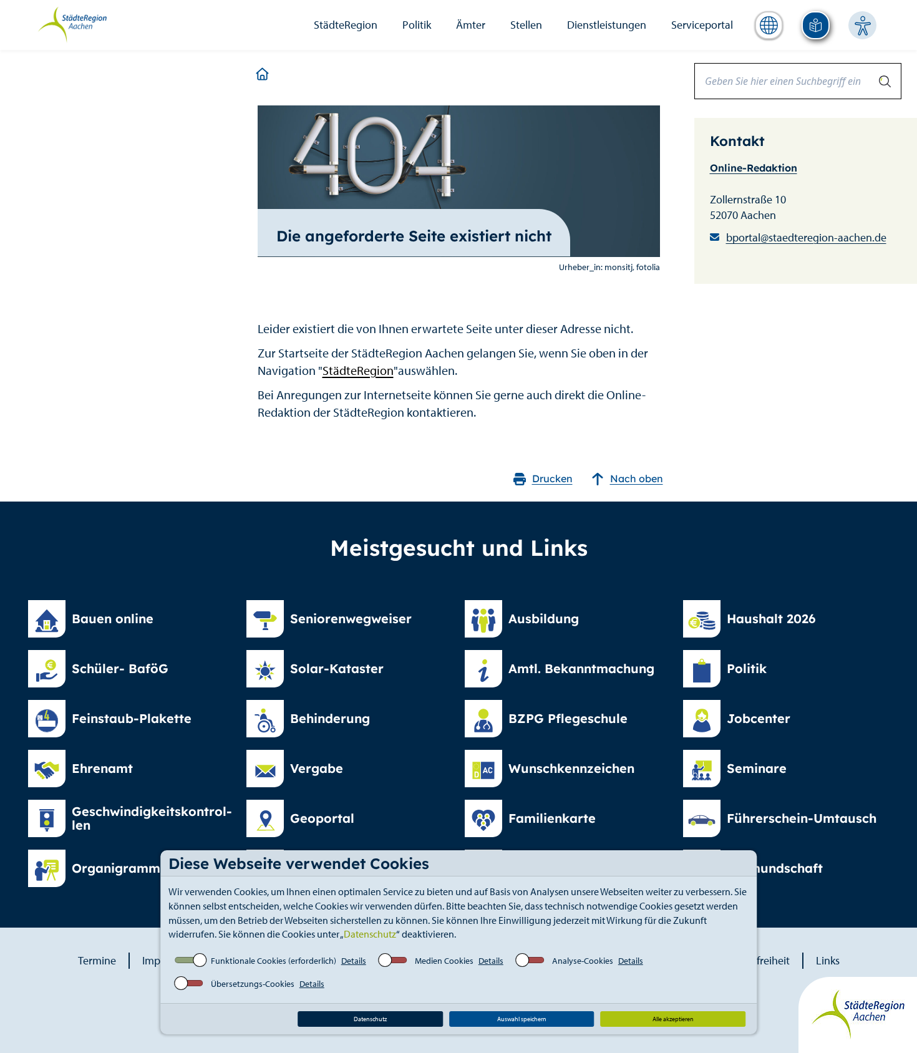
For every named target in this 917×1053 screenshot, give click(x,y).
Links (828, 960)
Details (353, 960)
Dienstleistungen (606, 24)
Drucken (552, 478)
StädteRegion (345, 24)
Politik (416, 24)
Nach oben (636, 478)
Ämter (470, 24)
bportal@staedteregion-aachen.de (806, 237)
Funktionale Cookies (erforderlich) (273, 960)
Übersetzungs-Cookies (252, 983)
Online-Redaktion (753, 168)
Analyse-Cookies (582, 960)
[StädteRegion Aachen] (72, 23)
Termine (97, 960)
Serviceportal (702, 24)
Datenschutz (370, 934)
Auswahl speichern (521, 1019)
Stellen (526, 24)
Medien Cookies (444, 960)
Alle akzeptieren (673, 1019)
